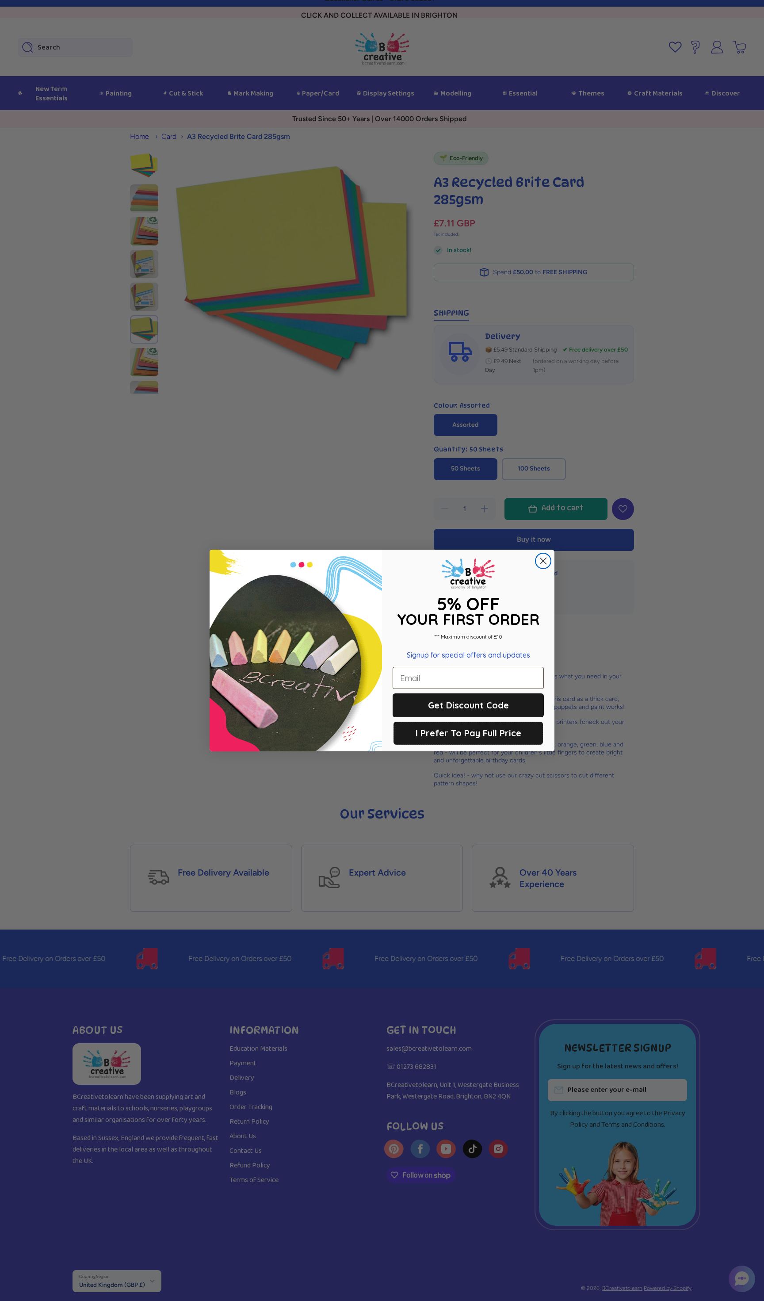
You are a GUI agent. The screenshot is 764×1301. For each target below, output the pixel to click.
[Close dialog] (543, 561)
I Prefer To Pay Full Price (468, 733)
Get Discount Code (468, 705)
